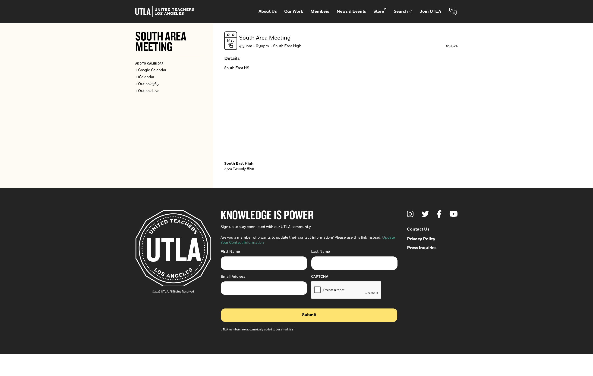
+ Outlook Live (147, 90)
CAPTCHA (319, 276)
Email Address (233, 276)
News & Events (351, 11)
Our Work (293, 11)
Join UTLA (430, 11)
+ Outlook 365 (147, 83)
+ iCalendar (144, 77)
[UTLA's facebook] (439, 214)
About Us (268, 11)
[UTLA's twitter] (425, 214)
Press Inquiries (421, 248)
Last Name (320, 251)
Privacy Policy (421, 239)
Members (319, 11)
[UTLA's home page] (164, 11)
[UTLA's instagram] (410, 214)
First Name (230, 251)
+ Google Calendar (150, 70)
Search (401, 11)
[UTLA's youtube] (453, 214)
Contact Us (418, 229)
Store (378, 11)
